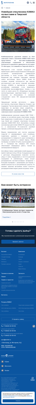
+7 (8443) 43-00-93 (9, 326)
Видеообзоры (22, 269)
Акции (19, 264)
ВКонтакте (8, 366)
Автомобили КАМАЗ (6, 254)
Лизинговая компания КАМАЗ (26, 305)
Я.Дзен (7, 361)
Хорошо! (18, 400)
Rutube (7, 370)
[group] (18, 204)
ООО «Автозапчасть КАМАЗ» (8, 308)
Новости (20, 266)
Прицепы (3, 259)
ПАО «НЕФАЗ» (5, 311)
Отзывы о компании (23, 261)
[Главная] (2, 8)
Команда (20, 257)
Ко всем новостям (18, 174)
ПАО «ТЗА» (21, 311)
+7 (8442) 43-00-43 (9, 335)
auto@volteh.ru (6, 339)
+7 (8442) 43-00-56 (9, 331)
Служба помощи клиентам (8, 290)
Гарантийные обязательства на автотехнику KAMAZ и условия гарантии (9, 287)
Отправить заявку (18, 319)
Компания (21, 251)
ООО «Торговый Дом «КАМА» (26, 308)
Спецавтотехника (5, 257)
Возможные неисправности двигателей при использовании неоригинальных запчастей (26, 282)
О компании (21, 254)
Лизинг (20, 259)
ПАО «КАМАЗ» (5, 305)
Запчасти (21, 273)
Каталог (3, 251)
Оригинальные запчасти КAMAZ (24, 277)
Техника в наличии (6, 264)
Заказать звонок (18, 241)
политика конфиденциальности (11, 396)
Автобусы (3, 261)
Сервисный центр (6, 283)
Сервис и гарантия (7, 280)
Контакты (4, 295)
